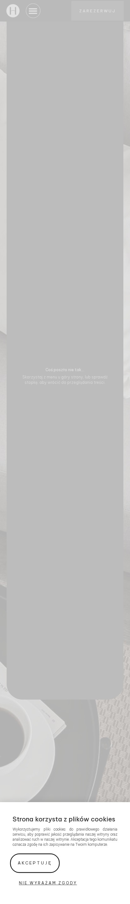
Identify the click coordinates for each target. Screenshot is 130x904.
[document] (65, 452)
